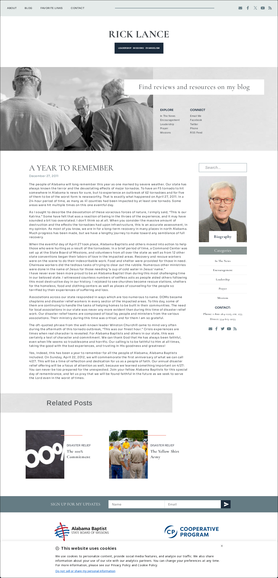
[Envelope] (240, 8)
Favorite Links (51, 8)
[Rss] (270, 8)
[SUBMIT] (226, 504)
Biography (223, 236)
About (11, 8)
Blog (28, 8)
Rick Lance (139, 34)
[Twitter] (223, 329)
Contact (77, 8)
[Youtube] (263, 8)
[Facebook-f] (248, 8)
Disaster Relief (79, 445)
